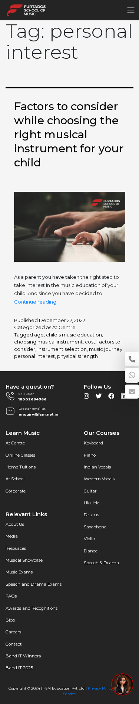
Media (12, 536)
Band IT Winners (23, 656)
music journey (105, 349)
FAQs (11, 596)
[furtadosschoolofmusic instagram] (86, 397)
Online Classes (20, 455)
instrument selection (62, 349)
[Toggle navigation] (131, 10)
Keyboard (93, 443)
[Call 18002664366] (132, 359)
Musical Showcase (24, 560)
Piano (90, 455)
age (39, 335)
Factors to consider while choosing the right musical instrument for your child (69, 134)
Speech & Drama (101, 562)
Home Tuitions (21, 467)
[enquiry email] (132, 392)
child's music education (74, 335)
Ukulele (91, 502)
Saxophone (95, 526)
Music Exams (19, 572)
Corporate (16, 491)
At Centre (64, 327)
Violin (89, 538)
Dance (90, 551)
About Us (15, 524)
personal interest (34, 356)
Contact (13, 644)
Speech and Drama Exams (34, 584)
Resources (16, 548)
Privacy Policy (100, 688)
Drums (91, 514)
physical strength (77, 356)
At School (15, 478)
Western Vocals (99, 478)
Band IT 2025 (19, 667)
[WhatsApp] (132, 375)
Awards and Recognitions (31, 608)
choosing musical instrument (48, 342)
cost (90, 342)
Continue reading (35, 302)
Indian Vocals (97, 467)
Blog (10, 620)
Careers (13, 631)
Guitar (90, 491)
